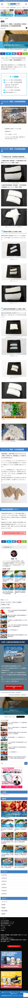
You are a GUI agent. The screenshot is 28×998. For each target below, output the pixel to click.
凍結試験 (19, 602)
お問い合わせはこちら (14, 946)
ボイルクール (19, 7)
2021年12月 (4, 875)
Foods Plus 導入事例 (5, 920)
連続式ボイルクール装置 (5, 925)
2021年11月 (4, 878)
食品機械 (3, 913)
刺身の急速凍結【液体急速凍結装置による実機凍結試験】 (17, 694)
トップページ (3, 7)
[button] (2, 13)
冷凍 (14, 602)
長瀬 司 (14, 559)
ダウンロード (3, 928)
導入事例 (7, 7)
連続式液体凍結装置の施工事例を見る (14, 687)
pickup (3, 602)
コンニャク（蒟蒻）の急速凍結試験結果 (13, 82)
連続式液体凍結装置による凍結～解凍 (12, 87)
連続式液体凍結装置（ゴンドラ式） (8, 922)
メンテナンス (4, 901)
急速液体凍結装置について (10, 92)
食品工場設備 (4, 910)
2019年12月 (4, 887)
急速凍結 (2, 21)
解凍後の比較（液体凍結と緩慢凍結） (12, 84)
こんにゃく (9, 602)
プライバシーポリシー (14, 992)
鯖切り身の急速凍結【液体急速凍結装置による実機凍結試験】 (11, 692)
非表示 (16, 76)
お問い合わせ (14, 993)
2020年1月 (3, 884)
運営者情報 (23, 992)
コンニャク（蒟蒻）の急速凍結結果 (12, 90)
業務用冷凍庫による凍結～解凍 (11, 86)
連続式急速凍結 (13, 7)
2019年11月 (4, 890)
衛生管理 (3, 907)
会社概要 (2, 930)
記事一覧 (23, 7)
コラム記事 (3, 927)
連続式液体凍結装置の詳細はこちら (14, 533)
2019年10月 (4, 893)
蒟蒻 (8, 604)
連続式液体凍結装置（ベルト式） (7, 923)
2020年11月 (4, 881)
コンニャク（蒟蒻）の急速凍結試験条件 (13, 80)
